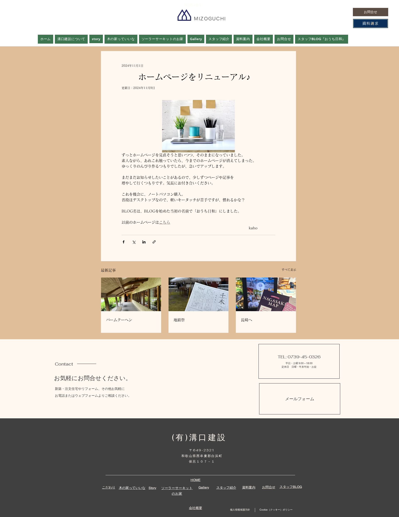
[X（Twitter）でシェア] (134, 242)
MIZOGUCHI (210, 18)
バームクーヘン (119, 320)
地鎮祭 (179, 320)
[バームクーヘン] (131, 294)
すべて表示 (289, 269)
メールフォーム (299, 399)
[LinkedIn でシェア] (144, 242)
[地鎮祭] (199, 294)
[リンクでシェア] (154, 242)
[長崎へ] (266, 294)
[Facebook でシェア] (124, 242)
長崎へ (246, 320)
